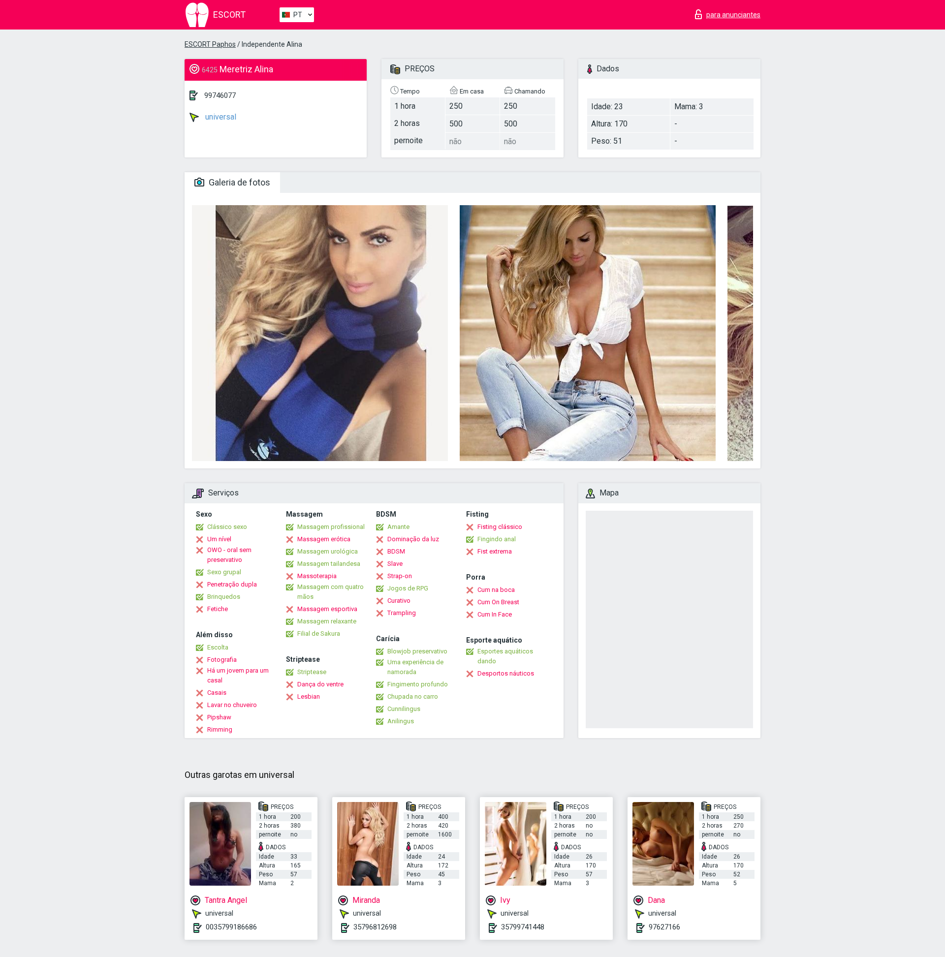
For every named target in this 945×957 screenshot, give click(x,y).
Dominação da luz (413, 539)
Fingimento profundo (417, 684)
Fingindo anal (496, 539)
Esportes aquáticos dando (505, 656)
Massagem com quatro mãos (330, 591)
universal (219, 117)
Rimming (219, 729)
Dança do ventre (320, 684)
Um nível (219, 539)
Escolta (217, 647)
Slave (395, 563)
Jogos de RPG (407, 588)
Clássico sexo (227, 526)
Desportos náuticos (505, 673)
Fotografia (222, 659)
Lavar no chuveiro (232, 705)
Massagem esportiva (327, 609)
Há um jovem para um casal (238, 675)
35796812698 (375, 927)
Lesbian (308, 696)
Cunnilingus (403, 708)
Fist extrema (494, 551)
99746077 (220, 95)
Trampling (401, 613)
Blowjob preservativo (417, 651)
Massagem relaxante (326, 621)
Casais (216, 692)
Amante (398, 526)
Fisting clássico (499, 526)
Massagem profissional (331, 526)
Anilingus (400, 721)
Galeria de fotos (238, 182)
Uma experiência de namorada (415, 667)
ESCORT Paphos (210, 44)
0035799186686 (231, 927)
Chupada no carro (412, 696)
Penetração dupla (232, 584)
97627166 (664, 927)
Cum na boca (496, 589)
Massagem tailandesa (328, 563)
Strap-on (399, 576)
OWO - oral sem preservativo (229, 554)
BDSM (396, 551)
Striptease (311, 672)
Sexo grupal (224, 572)
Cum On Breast (498, 602)
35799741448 (522, 927)
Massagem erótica (323, 539)
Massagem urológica (327, 551)
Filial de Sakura (318, 633)
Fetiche (217, 609)
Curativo (398, 600)
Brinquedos (223, 596)
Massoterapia (317, 576)
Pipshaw (219, 717)
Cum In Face (494, 614)
